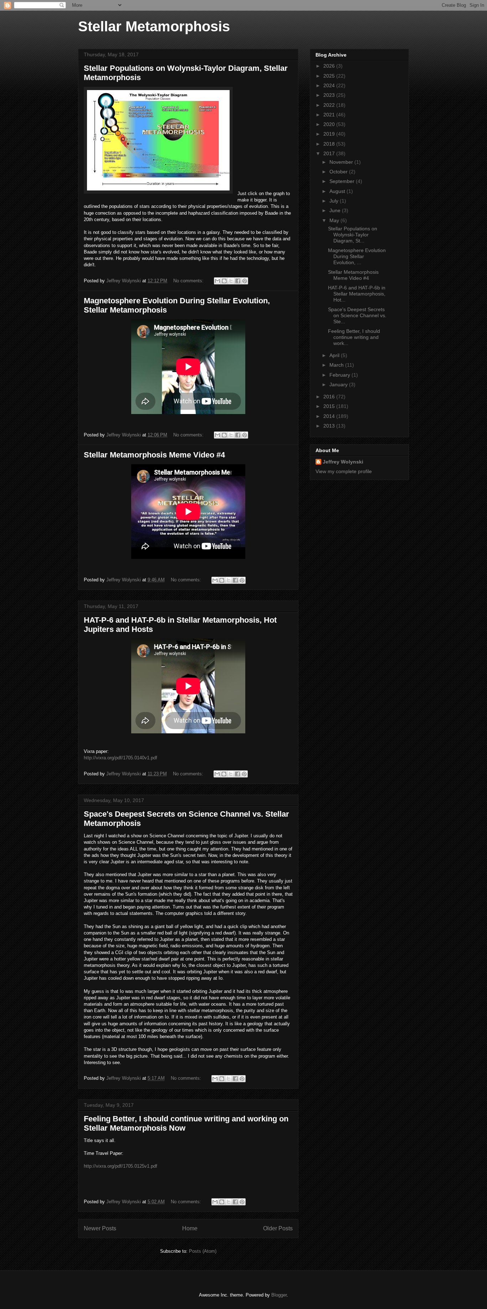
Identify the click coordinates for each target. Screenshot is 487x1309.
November (341, 162)
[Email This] (217, 280)
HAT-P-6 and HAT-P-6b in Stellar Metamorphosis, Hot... (356, 294)
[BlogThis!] (224, 280)
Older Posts (278, 1228)
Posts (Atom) (202, 1251)
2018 (329, 144)
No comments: (189, 280)
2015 (329, 406)
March (337, 365)
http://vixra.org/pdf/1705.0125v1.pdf (120, 1166)
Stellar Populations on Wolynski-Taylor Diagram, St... (352, 235)
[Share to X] (231, 280)
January (339, 384)
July (334, 201)
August (338, 191)
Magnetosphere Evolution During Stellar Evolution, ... (357, 256)
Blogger (279, 1295)
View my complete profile (344, 471)
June (335, 210)
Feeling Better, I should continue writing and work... (354, 337)
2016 (329, 396)
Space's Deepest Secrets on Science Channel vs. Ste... (357, 315)
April (335, 355)
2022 (329, 105)
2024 (329, 85)
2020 (329, 124)
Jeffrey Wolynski (343, 462)
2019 (329, 134)
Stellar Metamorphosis (154, 26)
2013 (329, 426)
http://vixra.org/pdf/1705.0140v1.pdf (120, 757)
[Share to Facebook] (237, 280)
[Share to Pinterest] (244, 280)
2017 (329, 153)
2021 (329, 114)
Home (190, 1228)
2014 (329, 416)
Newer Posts (100, 1228)
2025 (329, 76)
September (342, 181)
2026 (329, 66)
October (339, 171)
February (340, 375)
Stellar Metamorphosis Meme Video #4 (154, 454)
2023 (329, 95)
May (334, 220)
